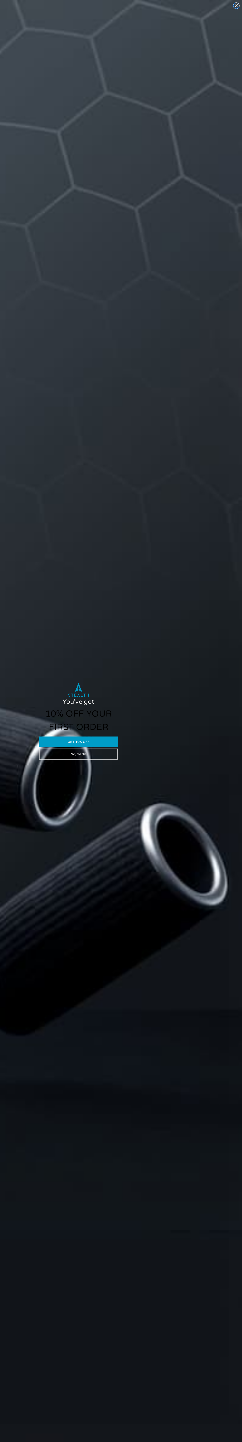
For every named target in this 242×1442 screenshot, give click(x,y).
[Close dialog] (236, 6)
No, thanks (78, 754)
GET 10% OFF (78, 742)
